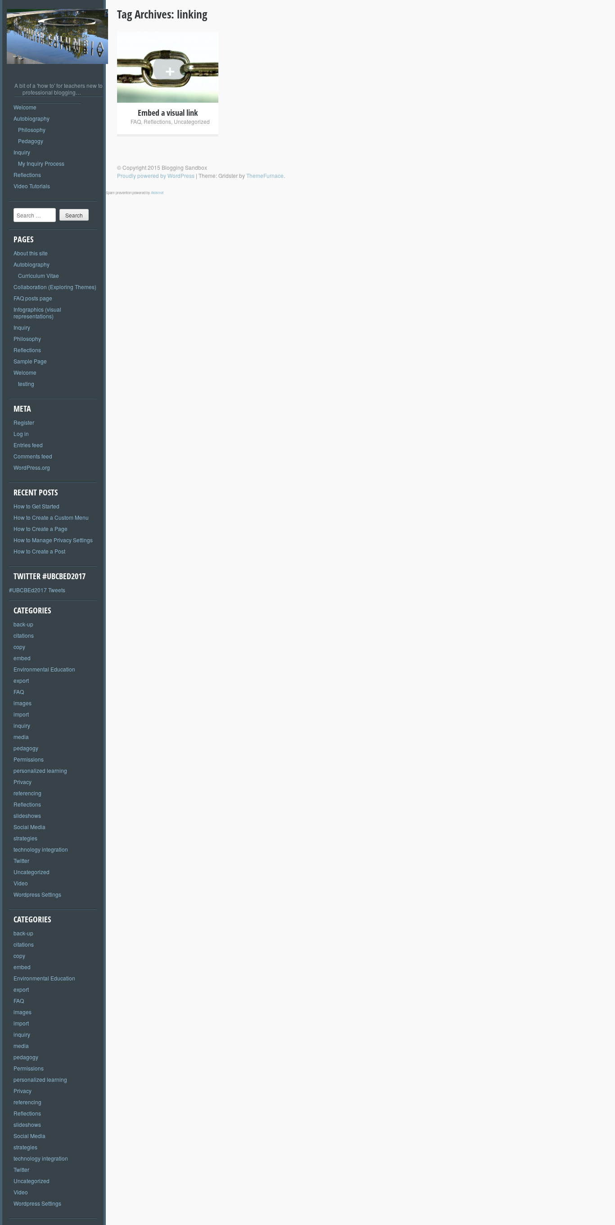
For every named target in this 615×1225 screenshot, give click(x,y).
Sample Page (30, 361)
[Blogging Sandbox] (57, 70)
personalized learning (40, 770)
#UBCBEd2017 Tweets (37, 590)
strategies (25, 838)
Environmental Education (44, 669)
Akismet (157, 192)
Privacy (23, 781)
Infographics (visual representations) (37, 312)
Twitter (21, 860)
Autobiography (32, 118)
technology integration (41, 849)
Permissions (29, 759)
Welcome (25, 107)
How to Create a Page (41, 528)
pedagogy (26, 748)
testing (26, 383)
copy (19, 646)
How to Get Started (36, 506)
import (21, 714)
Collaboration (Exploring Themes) (55, 286)
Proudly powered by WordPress (155, 175)
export (21, 680)
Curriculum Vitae (38, 275)
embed (22, 658)
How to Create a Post (39, 551)
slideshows (27, 815)
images (23, 703)
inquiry (22, 725)
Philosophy (31, 129)
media (21, 736)
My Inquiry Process (41, 163)
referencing (27, 793)
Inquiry (22, 152)
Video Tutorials (32, 186)
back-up (23, 624)
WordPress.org (32, 467)
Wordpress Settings (37, 894)
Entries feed (28, 445)
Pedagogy (30, 141)
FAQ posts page (33, 298)
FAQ (19, 691)
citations (24, 635)
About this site (31, 253)
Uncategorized (32, 872)
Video (21, 883)
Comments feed (33, 456)
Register (24, 422)
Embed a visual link (168, 112)
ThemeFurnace (265, 175)
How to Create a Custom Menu (51, 517)
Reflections (27, 174)
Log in (21, 433)
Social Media (29, 826)
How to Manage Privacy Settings (53, 540)
